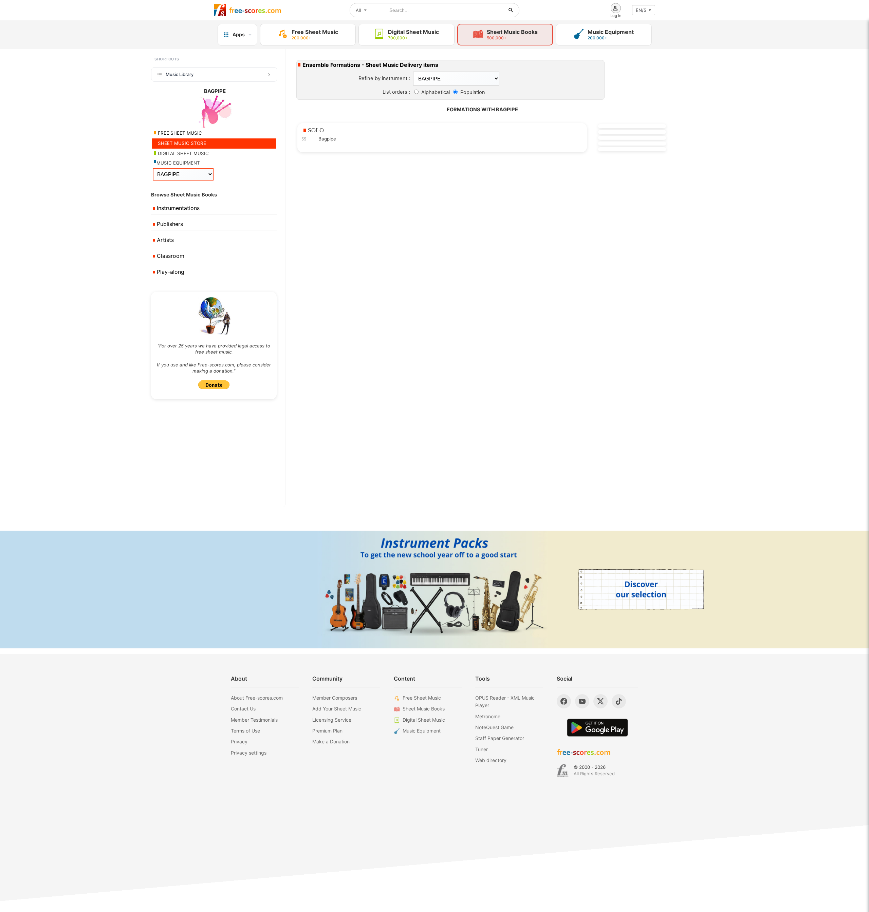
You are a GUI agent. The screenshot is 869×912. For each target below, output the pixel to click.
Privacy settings (248, 753)
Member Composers (334, 698)
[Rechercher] (511, 10)
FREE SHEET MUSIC (179, 133)
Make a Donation (331, 741)
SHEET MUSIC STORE (181, 143)
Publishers (169, 224)
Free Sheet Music (422, 698)
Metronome (487, 716)
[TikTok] (619, 701)
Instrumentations (177, 208)
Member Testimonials (254, 720)
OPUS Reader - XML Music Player (505, 701)
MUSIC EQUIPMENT (178, 163)
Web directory (490, 760)
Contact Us (243, 708)
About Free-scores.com (257, 698)
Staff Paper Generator (499, 738)
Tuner (481, 749)
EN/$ (641, 10)
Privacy (239, 741)
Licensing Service (331, 720)
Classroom (169, 255)
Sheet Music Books (424, 708)
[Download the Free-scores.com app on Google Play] (597, 728)
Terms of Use (245, 731)
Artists (164, 239)
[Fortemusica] (563, 770)
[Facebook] (564, 701)
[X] (600, 701)
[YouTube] (582, 701)
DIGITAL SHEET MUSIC (182, 153)
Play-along (169, 271)
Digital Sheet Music (424, 720)
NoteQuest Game (494, 727)
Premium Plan (327, 731)
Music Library (179, 74)
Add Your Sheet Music (336, 708)
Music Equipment (422, 731)
